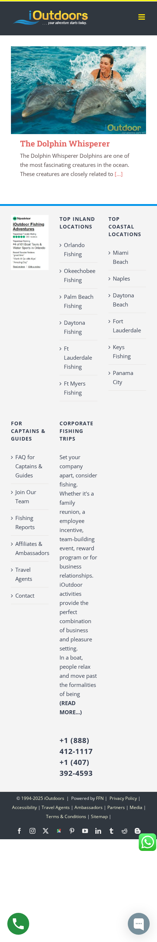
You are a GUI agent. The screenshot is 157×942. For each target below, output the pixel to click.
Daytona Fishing (74, 327)
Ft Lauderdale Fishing (78, 357)
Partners (116, 807)
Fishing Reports (25, 522)
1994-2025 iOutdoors (43, 798)
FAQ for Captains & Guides (28, 466)
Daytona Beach (123, 300)
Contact (24, 595)
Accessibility (24, 807)
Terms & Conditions (66, 816)
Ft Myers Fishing (74, 388)
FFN (100, 798)
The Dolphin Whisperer (65, 143)
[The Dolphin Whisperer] (78, 90)
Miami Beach (121, 257)
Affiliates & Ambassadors (30, 548)
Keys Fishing (122, 351)
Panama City (123, 377)
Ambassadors (88, 807)
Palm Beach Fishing (78, 301)
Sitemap (99, 816)
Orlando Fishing (74, 249)
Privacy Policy (122, 798)
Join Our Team (25, 496)
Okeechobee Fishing (78, 275)
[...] (119, 173)
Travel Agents (23, 574)
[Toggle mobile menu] (142, 17)
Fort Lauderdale (127, 325)
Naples (121, 278)
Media (136, 807)
